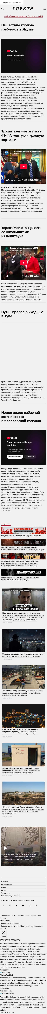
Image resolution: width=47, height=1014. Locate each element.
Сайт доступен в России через (23, 16)
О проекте (4, 882)
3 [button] (15, 868)
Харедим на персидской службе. (23, 655)
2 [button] (12, 868)
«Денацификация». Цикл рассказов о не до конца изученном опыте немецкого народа (20, 578)
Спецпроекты (6, 524)
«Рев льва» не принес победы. (22, 692)
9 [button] (35, 868)
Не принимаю (14, 923)
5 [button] (22, 868)
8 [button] (32, 868)
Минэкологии (13, 108)
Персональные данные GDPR (11, 896)
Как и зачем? (5, 920)
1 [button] (9, 868)
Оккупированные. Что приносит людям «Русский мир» (21, 535)
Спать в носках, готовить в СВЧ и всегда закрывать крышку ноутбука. (20, 731)
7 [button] (28, 868)
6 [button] (25, 868)
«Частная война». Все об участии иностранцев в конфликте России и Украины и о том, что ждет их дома (22, 548)
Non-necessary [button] (6, 991)
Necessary (6, 972)
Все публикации (6, 884)
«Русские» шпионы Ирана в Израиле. (23, 810)
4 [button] (18, 868)
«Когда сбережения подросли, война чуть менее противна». (21, 770)
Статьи (3, 887)
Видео (3, 890)
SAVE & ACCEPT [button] (7, 1012)
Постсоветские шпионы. (23, 616)
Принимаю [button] (4, 923)
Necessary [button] (4, 970)
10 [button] (38, 868)
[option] (23, 846)
